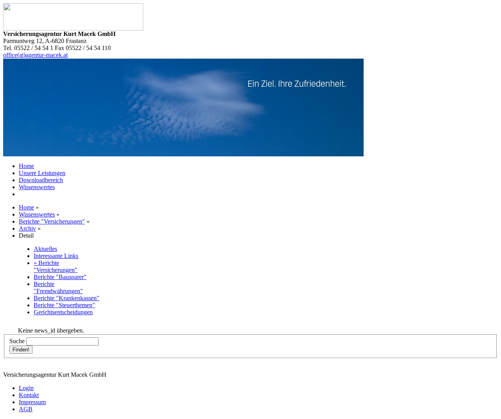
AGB (25, 409)
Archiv (27, 228)
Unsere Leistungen (42, 173)
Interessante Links (56, 255)
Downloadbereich (41, 180)
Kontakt (29, 395)
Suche (17, 341)
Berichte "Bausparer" (60, 277)
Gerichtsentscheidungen (63, 312)
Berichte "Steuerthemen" (64, 305)
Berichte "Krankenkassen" (66, 298)
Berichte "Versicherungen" (52, 221)
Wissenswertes (37, 187)
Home (26, 166)
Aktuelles (45, 248)
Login (26, 388)
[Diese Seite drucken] (20, 325)
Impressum (32, 402)
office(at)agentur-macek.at (35, 55)
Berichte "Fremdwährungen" (58, 287)
